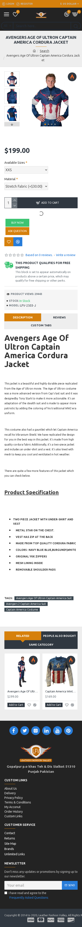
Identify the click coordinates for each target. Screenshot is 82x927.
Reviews (59, 317)
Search (44, 51)
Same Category (41, 644)
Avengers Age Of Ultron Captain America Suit (44, 598)
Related (22, 635)
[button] (45, 124)
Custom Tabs (41, 325)
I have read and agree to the (28, 895)
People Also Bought (59, 635)
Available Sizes (14, 162)
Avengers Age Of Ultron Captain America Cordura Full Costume (23, 691)
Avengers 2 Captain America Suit (26, 603)
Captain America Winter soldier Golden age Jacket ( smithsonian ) (61, 691)
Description (23, 317)
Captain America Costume (22, 609)
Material (10, 179)
